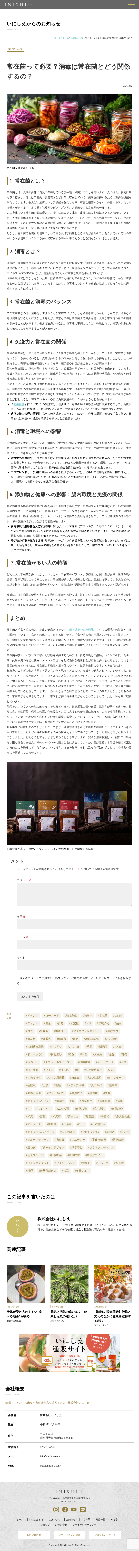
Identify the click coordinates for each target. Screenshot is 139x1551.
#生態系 (31, 1085)
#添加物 (109, 1131)
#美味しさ (72, 1116)
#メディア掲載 (75, 1085)
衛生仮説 (19, 404)
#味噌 (83, 1054)
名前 (21, 916)
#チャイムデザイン (52, 1147)
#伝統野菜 (55, 1155)
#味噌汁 (87, 1015)
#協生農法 (99, 1108)
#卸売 (123, 1054)
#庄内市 (124, 1131)
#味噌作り (84, 1062)
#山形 (44, 1085)
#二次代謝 (63, 1108)
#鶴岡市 (61, 1038)
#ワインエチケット (37, 1163)
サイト (21, 957)
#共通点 (46, 1038)
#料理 (29, 1170)
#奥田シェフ (82, 1170)
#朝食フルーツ (35, 1155)
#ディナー (32, 1023)
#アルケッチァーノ (37, 1139)
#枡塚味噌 (73, 1155)
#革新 (88, 1046)
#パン (111, 1069)
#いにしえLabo (90, 1131)
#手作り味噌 (98, 1139)
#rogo (75, 1038)
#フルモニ (102, 1163)
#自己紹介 (117, 1108)
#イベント (32, 1015)
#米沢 (29, 1116)
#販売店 (102, 1046)
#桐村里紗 (55, 1054)
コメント (24, 880)
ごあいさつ (55, 1519)
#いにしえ (73, 1046)
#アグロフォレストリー (86, 1031)
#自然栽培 (81, 1108)
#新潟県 (112, 1085)
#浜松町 (86, 1163)
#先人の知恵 (67, 1131)
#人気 (87, 1023)
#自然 (60, 1023)
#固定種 (74, 1023)
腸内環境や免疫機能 (81, 629)
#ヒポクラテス (115, 1077)
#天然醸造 (118, 1139)
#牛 (28, 1108)
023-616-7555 (47, 1447)
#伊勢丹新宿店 (47, 1170)
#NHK (81, 1124)
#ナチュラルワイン (37, 1100)
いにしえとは (36, 1519)
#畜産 (42, 1116)
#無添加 (93, 1093)
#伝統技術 (103, 1023)
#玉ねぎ (31, 1147)
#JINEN (117, 1046)
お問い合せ (61, 1524)
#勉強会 (43, 1031)
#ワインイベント (65, 1163)
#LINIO (117, 1015)
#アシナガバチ (55, 1093)
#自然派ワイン (94, 1155)
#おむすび (112, 1031)
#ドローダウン (35, 1054)
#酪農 (106, 1093)
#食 (77, 1069)
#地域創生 (71, 1015)
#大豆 (65, 1170)
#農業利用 (86, 1100)
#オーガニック (105, 1062)
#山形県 (67, 1124)
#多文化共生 (122, 1116)
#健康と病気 (33, 1093)
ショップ (45, 1524)
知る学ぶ (115, 1519)
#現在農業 (32, 1069)
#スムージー (77, 1139)
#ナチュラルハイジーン (40, 1131)
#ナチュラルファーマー (58, 1062)
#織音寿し (76, 1147)
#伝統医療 (104, 1100)
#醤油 (57, 1085)
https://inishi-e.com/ (50, 1465)
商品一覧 (100, 1519)
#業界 (111, 1054)
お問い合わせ (34, 1534)
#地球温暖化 (91, 1038)
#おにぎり (55, 1046)
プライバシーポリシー (84, 1524)
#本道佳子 (60, 1031)
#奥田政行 (96, 1085)
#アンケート (33, 1124)
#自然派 (51, 1124)
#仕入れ (64, 1069)
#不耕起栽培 (98, 1124)
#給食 (70, 1054)
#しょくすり (43, 1108)
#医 (72, 1100)
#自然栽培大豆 (93, 1069)
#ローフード (51, 1015)
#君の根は (111, 1038)
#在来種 (119, 1163)
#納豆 (118, 1023)
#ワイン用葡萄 (55, 1077)
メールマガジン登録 (69, 1534)
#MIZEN (75, 1077)
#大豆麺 (97, 1054)
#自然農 (59, 1139)
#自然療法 (76, 1093)
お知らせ (70, 1519)
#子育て (104, 1116)
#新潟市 (59, 1100)
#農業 (47, 1023)
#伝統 (119, 1100)
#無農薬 (89, 1116)
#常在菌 (102, 1015)
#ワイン (49, 1069)
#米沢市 (56, 1116)
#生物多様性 (33, 1077)
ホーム (20, 1519)
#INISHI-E (32, 1062)
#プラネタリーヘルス (101, 1147)
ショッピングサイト (105, 1534)
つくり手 (85, 1519)
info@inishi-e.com (50, 1456)
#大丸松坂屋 (93, 1077)
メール (22, 937)
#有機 (123, 1062)
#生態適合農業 (35, 1046)
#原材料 (31, 1038)
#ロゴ (29, 1031)
